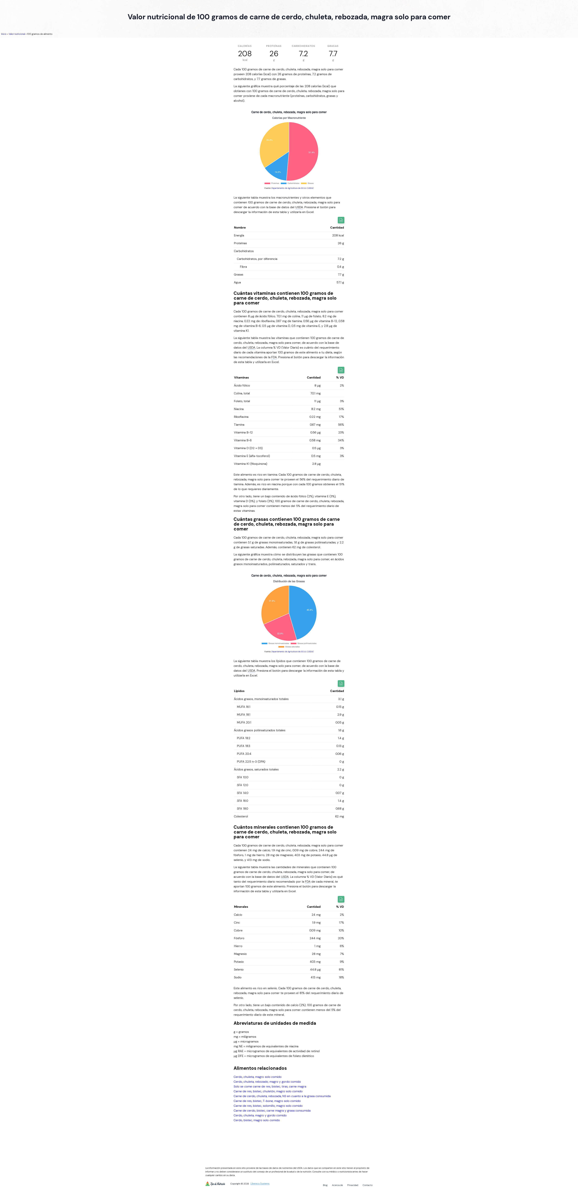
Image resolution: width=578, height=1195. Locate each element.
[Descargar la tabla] (341, 220)
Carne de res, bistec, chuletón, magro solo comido (268, 1091)
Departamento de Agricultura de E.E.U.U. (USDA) (292, 188)
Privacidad (352, 1185)
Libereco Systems (259, 1184)
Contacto (368, 1185)
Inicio (3, 34)
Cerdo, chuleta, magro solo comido (257, 1077)
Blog (325, 1185)
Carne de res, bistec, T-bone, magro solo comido (267, 1101)
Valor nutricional (17, 34)
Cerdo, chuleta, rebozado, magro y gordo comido (267, 1082)
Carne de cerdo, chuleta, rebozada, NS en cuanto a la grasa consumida (282, 1096)
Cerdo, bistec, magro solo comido (257, 1120)
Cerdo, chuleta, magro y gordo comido (260, 1115)
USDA (299, 207)
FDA (274, 357)
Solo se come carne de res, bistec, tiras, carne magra (270, 1086)
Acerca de (337, 1185)
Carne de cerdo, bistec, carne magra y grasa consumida (272, 1110)
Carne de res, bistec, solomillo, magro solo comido (268, 1106)
